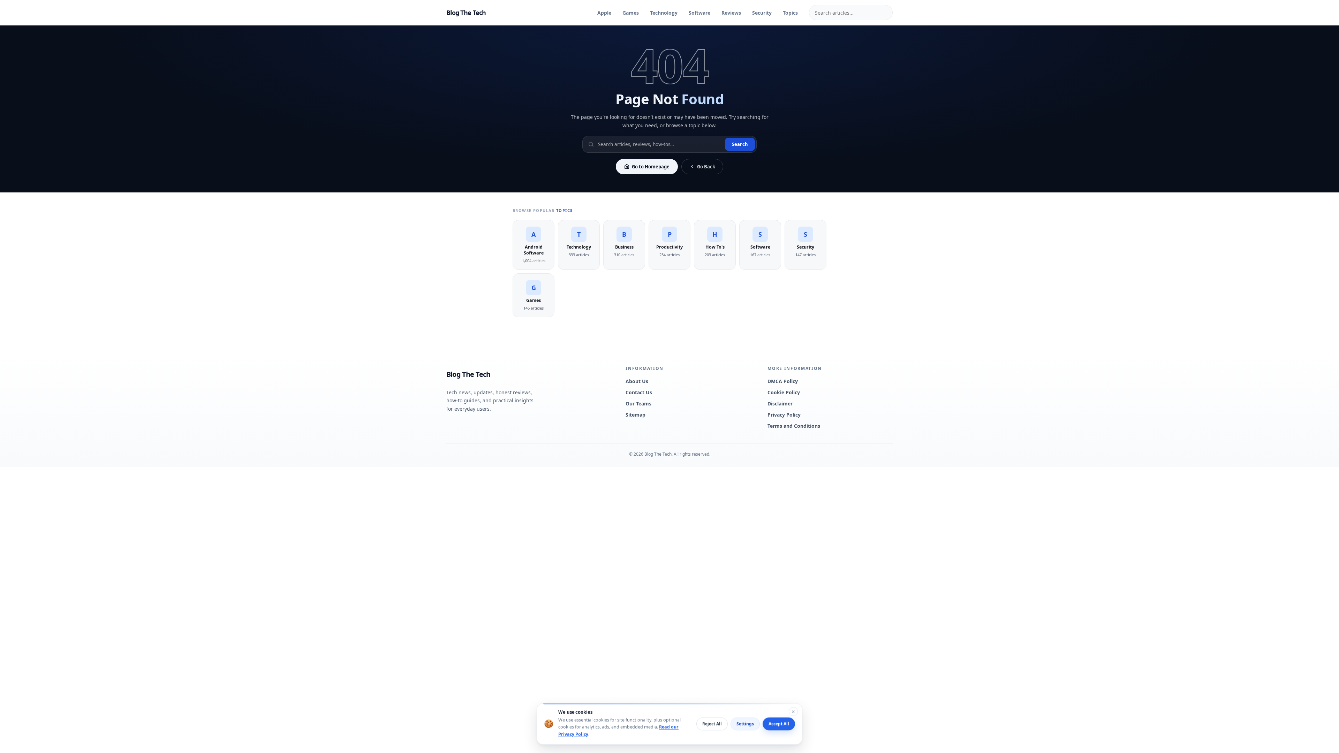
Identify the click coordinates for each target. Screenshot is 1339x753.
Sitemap (635, 414)
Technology (664, 12)
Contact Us (639, 392)
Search (740, 144)
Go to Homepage (651, 166)
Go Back (706, 166)
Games (630, 12)
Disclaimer (780, 403)
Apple (604, 12)
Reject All (712, 724)
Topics (790, 12)
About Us (637, 381)
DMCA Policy (782, 381)
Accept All (779, 724)
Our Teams (638, 403)
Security (762, 12)
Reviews (731, 12)
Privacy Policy (784, 414)
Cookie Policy (783, 392)
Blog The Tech (466, 12)
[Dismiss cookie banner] (793, 711)
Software (699, 12)
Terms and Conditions (793, 426)
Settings (745, 724)
